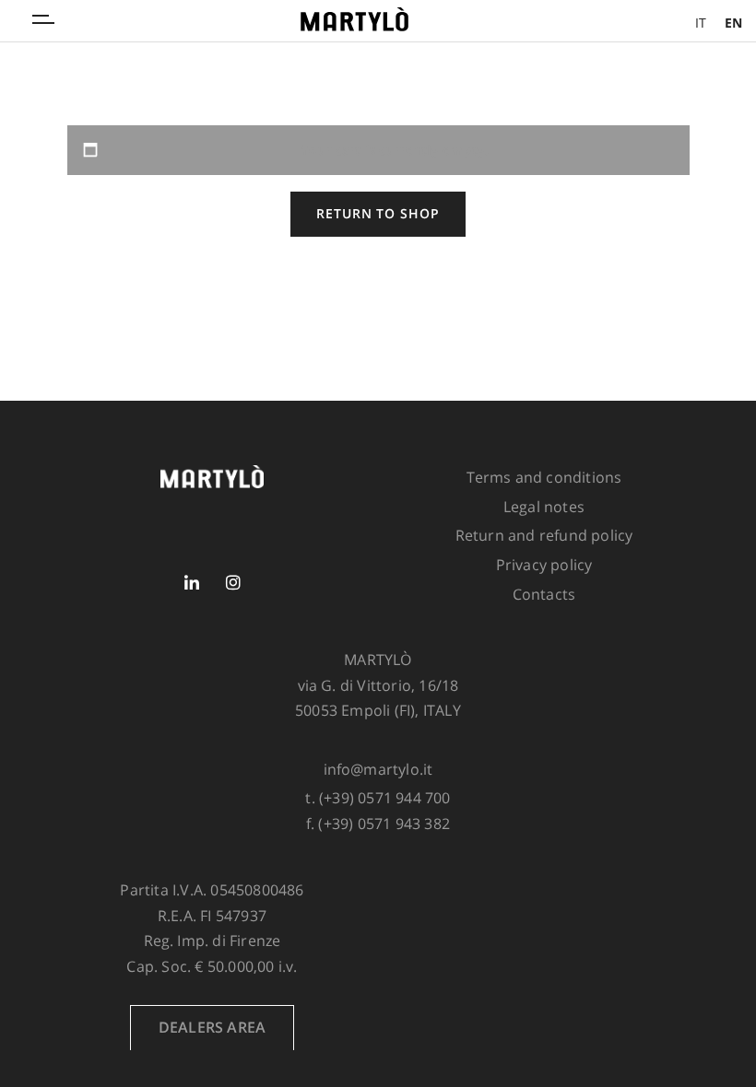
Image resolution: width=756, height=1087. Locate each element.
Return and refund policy (544, 535)
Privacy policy (544, 565)
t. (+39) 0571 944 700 (377, 798)
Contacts (544, 594)
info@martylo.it (378, 769)
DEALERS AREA (212, 1027)
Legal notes (544, 507)
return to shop (378, 213)
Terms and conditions (544, 477)
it (700, 22)
